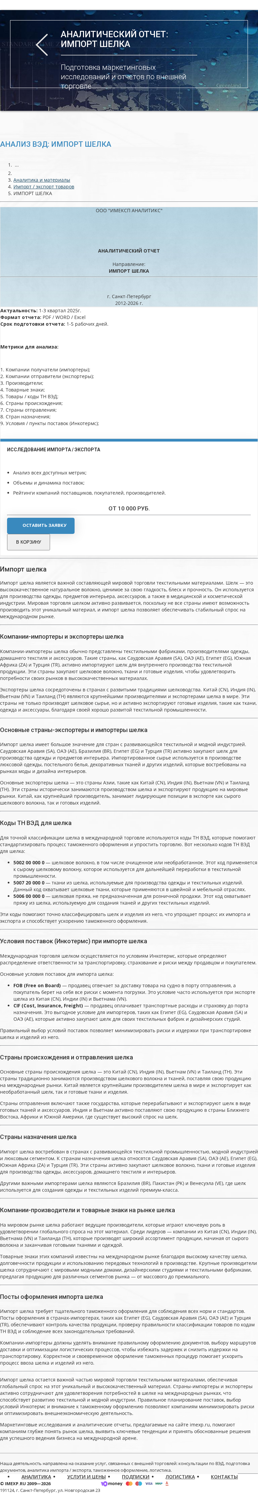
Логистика (180, 1476)
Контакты (224, 1476)
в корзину (28, 542)
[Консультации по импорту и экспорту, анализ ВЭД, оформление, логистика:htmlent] (16, 173)
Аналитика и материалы (41, 180)
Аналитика (36, 1476)
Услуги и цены (86, 1476)
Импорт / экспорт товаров (43, 186)
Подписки (135, 1476)
